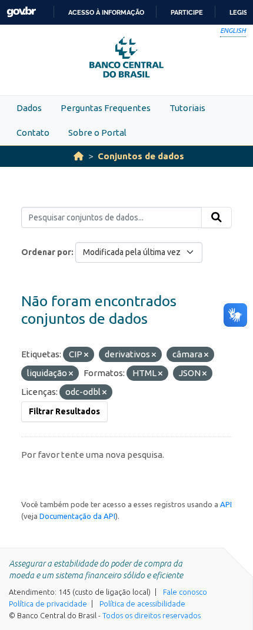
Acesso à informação (106, 12)
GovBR (21, 12)
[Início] (79, 156)
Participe (187, 12)
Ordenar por (46, 252)
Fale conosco (185, 592)
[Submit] (216, 217)
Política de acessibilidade (142, 603)
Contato (32, 133)
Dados (29, 108)
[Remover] (86, 354)
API (226, 504)
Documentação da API (77, 516)
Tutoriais (187, 108)
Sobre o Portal (97, 133)
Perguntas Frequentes (106, 108)
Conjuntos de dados (141, 156)
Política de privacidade (48, 603)
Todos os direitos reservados (151, 615)
